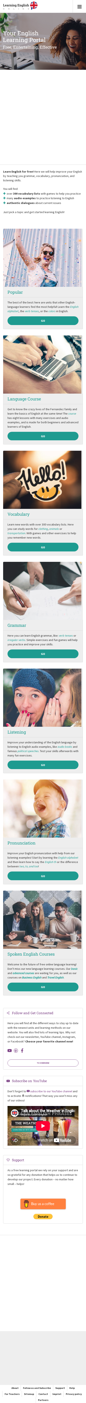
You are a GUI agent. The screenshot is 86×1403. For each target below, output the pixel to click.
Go (43, 321)
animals (54, 529)
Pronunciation (21, 843)
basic (74, 969)
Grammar (17, 625)
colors (52, 311)
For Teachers (12, 1394)
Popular (15, 292)
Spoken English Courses (31, 954)
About (15, 1387)
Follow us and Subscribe (37, 1387)
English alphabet (68, 857)
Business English (32, 977)
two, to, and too (28, 866)
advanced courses (23, 973)
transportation (16, 533)
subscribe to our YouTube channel (51, 1091)
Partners (43, 1400)
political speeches (28, 751)
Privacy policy (74, 1394)
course (72, 413)
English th (50, 862)
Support (60, 1387)
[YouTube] (10, 1050)
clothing (43, 529)
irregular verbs (16, 640)
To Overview (43, 1063)
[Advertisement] (43, 117)
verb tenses (32, 311)
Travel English (55, 977)
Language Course (24, 398)
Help (72, 1387)
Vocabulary (19, 514)
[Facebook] (22, 1050)
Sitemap (29, 1394)
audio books (65, 747)
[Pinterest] (16, 1050)
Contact (43, 1394)
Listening (17, 732)
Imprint (56, 1394)
